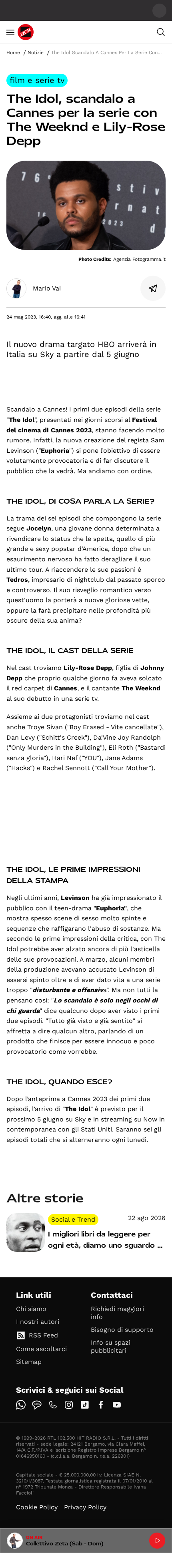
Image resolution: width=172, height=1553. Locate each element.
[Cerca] (161, 32)
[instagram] (69, 1405)
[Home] (26, 32)
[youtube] (117, 1405)
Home (13, 52)
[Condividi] (153, 288)
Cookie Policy (37, 1507)
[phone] (53, 1405)
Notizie (36, 52)
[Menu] (10, 32)
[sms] (37, 1405)
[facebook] (101, 1405)
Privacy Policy (85, 1507)
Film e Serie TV (37, 80)
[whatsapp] (21, 1405)
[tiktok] (85, 1405)
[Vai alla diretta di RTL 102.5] (157, 1541)
